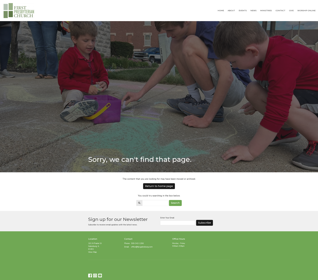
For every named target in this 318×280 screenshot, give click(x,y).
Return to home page (159, 186)
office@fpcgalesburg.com (142, 247)
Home (221, 10)
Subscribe (204, 222)
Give (291, 10)
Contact (280, 10)
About (231, 10)
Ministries (266, 10)
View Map (92, 252)
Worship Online (306, 10)
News (253, 10)
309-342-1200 (137, 243)
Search (175, 202)
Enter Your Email (167, 218)
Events (243, 10)
